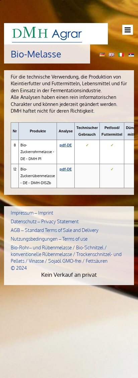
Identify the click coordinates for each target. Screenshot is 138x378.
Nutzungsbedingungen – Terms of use (49, 239)
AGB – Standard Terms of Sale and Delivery (54, 230)
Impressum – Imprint (32, 213)
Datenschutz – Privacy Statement (45, 221)
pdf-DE (66, 145)
